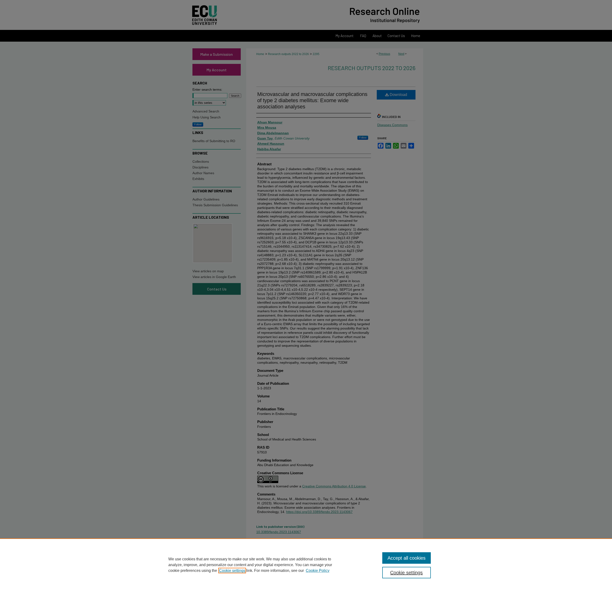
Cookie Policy (317, 571)
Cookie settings (232, 571)
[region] (306, 564)
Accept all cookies (407, 558)
